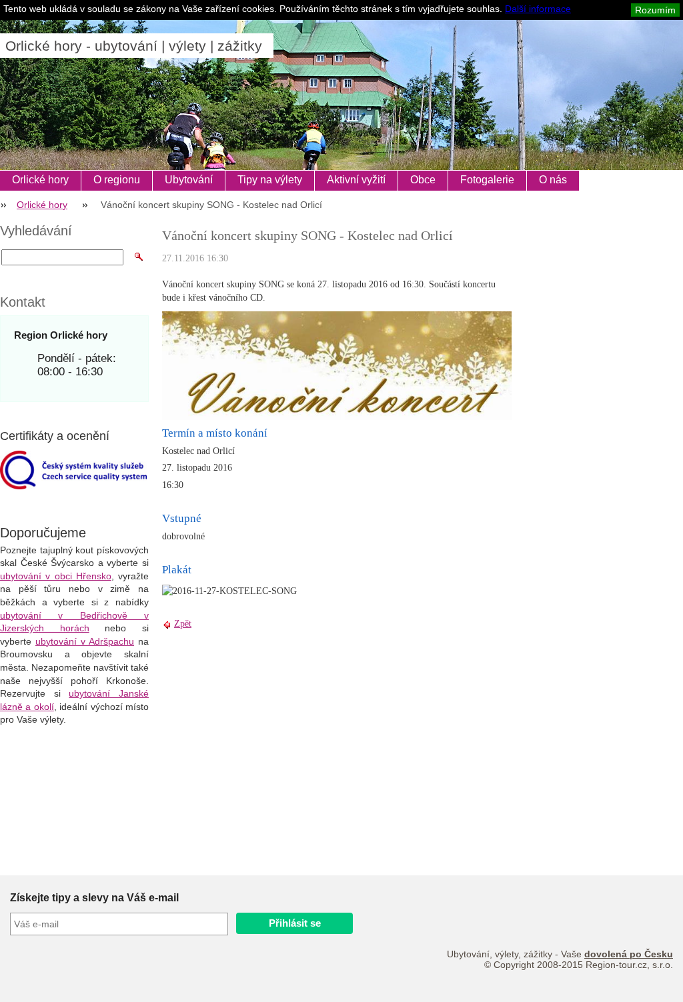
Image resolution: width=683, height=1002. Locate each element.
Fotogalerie (487, 179)
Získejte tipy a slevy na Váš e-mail (94, 897)
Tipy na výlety (269, 179)
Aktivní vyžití (356, 179)
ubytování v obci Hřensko (55, 576)
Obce (423, 179)
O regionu (116, 179)
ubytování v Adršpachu (84, 641)
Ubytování (189, 179)
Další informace (538, 8)
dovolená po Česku (628, 954)
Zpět (182, 624)
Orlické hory (40, 179)
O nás (553, 179)
